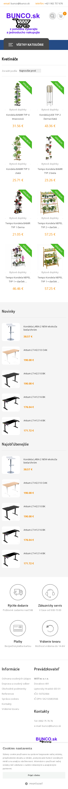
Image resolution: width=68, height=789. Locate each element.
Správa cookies (10, 698)
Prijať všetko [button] (34, 775)
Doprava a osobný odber (16, 683)
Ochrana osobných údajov (16, 678)
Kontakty (7, 703)
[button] (34, 783)
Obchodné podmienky (14, 688)
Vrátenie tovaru (10, 709)
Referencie (8, 693)
